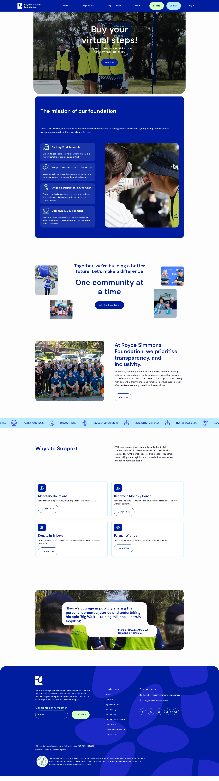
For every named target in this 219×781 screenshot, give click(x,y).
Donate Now (48, 508)
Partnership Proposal (115, 719)
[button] (66, 6)
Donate (156, 6)
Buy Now (109, 62)
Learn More (123, 548)
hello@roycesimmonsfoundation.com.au (161, 695)
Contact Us (111, 734)
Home (108, 694)
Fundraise (174, 6)
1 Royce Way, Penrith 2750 (156, 700)
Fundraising (111, 709)
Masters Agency (59, 750)
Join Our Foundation (109, 305)
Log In (191, 6)
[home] (36, 6)
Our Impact (111, 724)
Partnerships (111, 714)
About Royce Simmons (116, 729)
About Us (123, 397)
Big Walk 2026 (89, 6)
